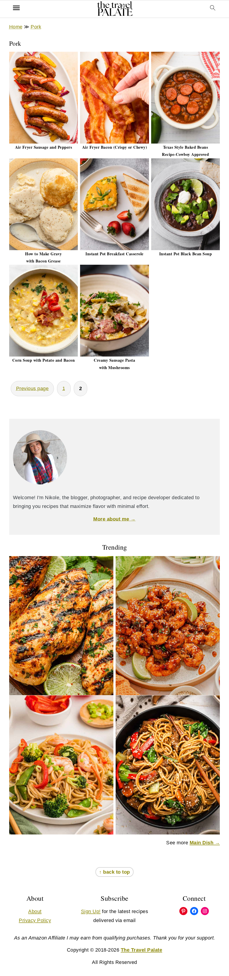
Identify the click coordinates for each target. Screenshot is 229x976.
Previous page (32, 388)
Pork (36, 27)
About (35, 911)
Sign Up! (91, 911)
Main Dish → (205, 842)
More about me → (114, 519)
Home (16, 27)
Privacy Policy (35, 920)
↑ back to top (114, 872)
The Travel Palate (141, 950)
